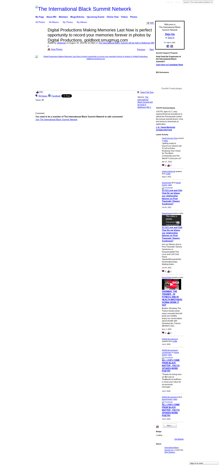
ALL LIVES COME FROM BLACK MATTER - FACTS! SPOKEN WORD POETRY (171, 365)
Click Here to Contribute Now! (169, 65)
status (165, 141)
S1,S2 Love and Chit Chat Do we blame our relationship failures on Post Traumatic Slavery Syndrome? (172, 197)
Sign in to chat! (196, 463)
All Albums (54, 22)
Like (41, 92)
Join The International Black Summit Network (56, 119)
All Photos (40, 22)
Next (152, 49)
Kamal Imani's (167, 399)
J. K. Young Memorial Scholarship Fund (165, 128)
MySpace (43, 96)
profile (168, 174)
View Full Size (147, 92)
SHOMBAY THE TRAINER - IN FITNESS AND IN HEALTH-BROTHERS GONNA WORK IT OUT (172, 298)
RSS (157, 427)
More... (170, 426)
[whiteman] (40, 37)
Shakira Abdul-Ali (168, 171)
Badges (148, 461)
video (170, 185)
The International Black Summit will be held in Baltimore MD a (145, 102)
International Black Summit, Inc (66, 461)
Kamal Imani (166, 183)
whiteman (61, 43)
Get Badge (179, 439)
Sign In (178, 2)
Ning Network (169, 452)
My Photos (68, 22)
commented (166, 352)
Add (151, 23)
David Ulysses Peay (170, 138)
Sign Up (169, 2)
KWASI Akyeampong (170, 339)
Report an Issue (161, 461)
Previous (141, 49)
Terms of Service (177, 461)
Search (216, 2)
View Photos (57, 49)
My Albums (82, 22)
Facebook (56, 96)
